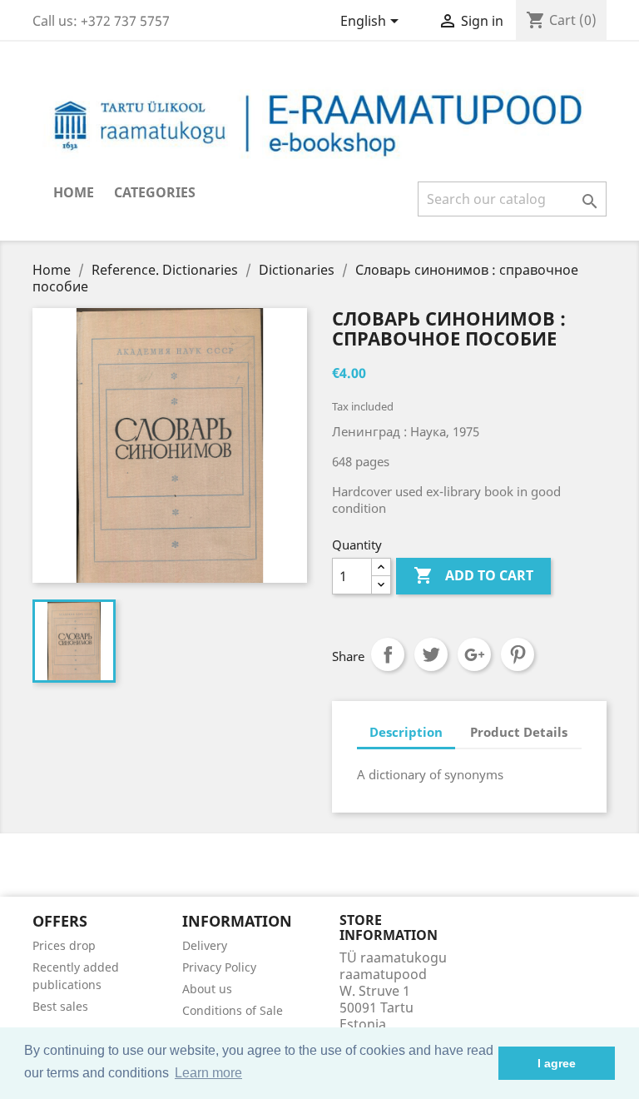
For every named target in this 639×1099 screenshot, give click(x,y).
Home (73, 192)
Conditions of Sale (232, 1010)
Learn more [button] (208, 1073)
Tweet (431, 654)
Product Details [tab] (518, 732)
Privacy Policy (219, 967)
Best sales (60, 1006)
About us (207, 989)
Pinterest (517, 654)
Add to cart (473, 575)
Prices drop (64, 945)
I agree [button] (556, 1063)
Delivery (204, 945)
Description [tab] (406, 732)
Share (387, 654)
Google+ (474, 654)
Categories (155, 192)
